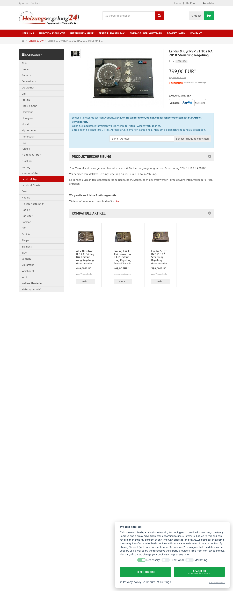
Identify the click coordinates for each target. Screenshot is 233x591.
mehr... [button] (85, 281)
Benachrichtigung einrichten (192, 138)
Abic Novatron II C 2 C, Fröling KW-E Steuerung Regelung (85, 255)
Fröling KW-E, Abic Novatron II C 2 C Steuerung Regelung (122, 255)
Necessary (153, 560)
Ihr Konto (191, 3)
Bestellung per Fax (112, 33)
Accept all (199, 571)
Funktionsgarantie (52, 33)
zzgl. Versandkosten (177, 77)
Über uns (28, 33)
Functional (177, 560)
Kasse (177, 3)
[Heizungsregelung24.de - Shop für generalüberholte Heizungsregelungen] (49, 17)
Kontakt (196, 33)
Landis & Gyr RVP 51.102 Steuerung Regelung (159, 255)
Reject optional (145, 571)
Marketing (200, 560)
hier (117, 201)
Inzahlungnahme (81, 33)
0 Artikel (196, 15)
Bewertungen (176, 33)
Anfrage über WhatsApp (146, 33)
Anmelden (209, 3)
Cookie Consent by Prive (217, 583)
